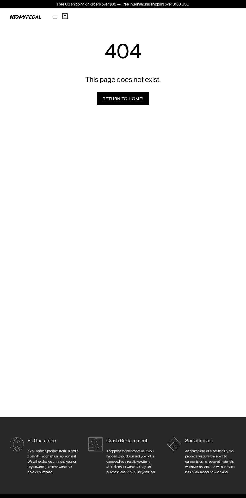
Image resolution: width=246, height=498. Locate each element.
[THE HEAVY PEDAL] (25, 17)
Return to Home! (123, 98)
